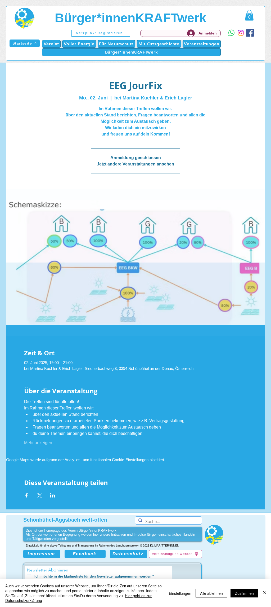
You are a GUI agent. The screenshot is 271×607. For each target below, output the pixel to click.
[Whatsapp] (231, 33)
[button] (100, 33)
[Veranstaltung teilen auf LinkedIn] (52, 495)
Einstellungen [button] (180, 593)
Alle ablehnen (211, 593)
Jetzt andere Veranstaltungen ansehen (135, 164)
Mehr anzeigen (38, 442)
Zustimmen (244, 593)
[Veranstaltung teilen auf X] (39, 495)
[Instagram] (241, 33)
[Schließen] (264, 593)
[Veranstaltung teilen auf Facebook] (26, 495)
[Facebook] (250, 33)
